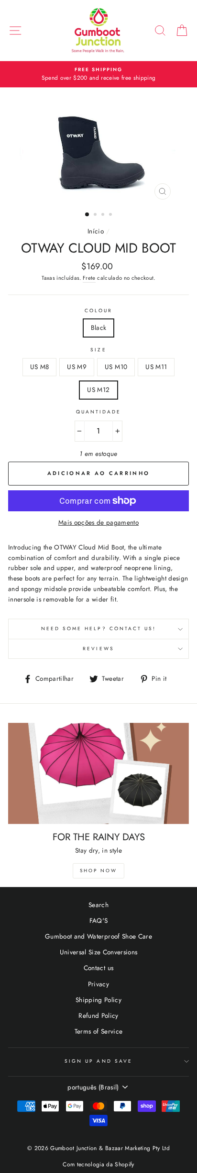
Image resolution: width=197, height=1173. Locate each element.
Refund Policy (98, 1015)
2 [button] (96, 215)
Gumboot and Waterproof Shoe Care (98, 936)
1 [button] (87, 214)
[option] (98, 74)
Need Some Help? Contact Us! (98, 628)
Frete (89, 278)
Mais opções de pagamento (98, 522)
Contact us (98, 967)
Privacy (98, 984)
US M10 (116, 366)
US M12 (98, 389)
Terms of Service (98, 1031)
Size (98, 349)
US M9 (77, 366)
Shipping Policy (98, 999)
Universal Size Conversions (99, 952)
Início (96, 231)
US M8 (39, 366)
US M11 (156, 366)
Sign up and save (98, 1061)
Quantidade (98, 411)
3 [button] (103, 215)
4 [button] (111, 215)
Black (99, 327)
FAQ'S (98, 920)
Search (98, 904)
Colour (98, 310)
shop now (98, 870)
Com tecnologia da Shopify (98, 1164)
